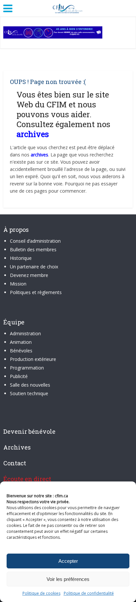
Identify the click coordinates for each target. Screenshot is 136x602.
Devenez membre (29, 275)
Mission (18, 284)
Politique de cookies (41, 593)
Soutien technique (29, 393)
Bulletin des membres (33, 249)
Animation (21, 342)
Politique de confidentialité (89, 593)
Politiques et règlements (36, 292)
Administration (25, 333)
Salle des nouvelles (30, 385)
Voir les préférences (68, 579)
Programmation (27, 368)
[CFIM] (68, 7)
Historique (21, 258)
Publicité (19, 376)
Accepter (68, 561)
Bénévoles (21, 350)
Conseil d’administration (35, 241)
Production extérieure (33, 359)
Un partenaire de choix (34, 266)
